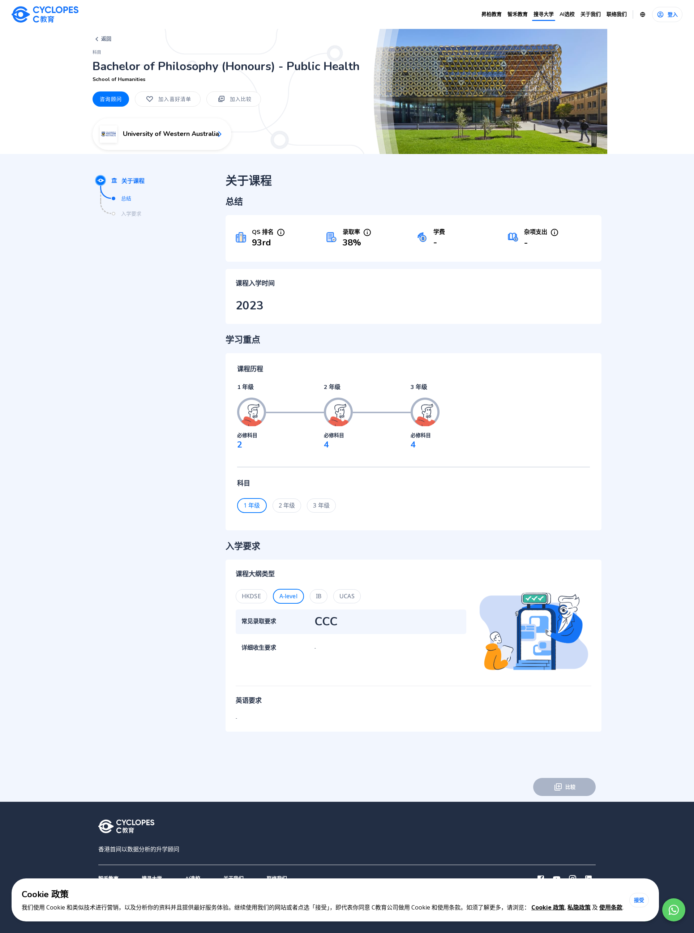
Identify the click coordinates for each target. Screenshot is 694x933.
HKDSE (251, 596)
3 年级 (321, 505)
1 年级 (252, 505)
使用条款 (610, 907)
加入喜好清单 (175, 98)
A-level (288, 596)
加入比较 (241, 98)
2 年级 (287, 505)
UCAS (347, 596)
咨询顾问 (111, 98)
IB (318, 596)
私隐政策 (579, 907)
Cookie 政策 (548, 907)
